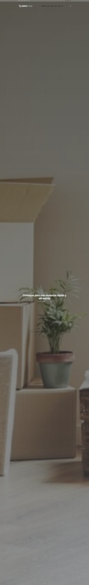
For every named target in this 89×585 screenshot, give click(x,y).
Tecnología (43, 6)
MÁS (62, 6)
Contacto (19, 0)
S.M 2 (29, 0)
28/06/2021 (39, 301)
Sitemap (25, 0)
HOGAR (59, 6)
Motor (55, 6)
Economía (43, 301)
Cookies (22, 0)
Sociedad (51, 6)
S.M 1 (27, 0)
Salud (48, 6)
